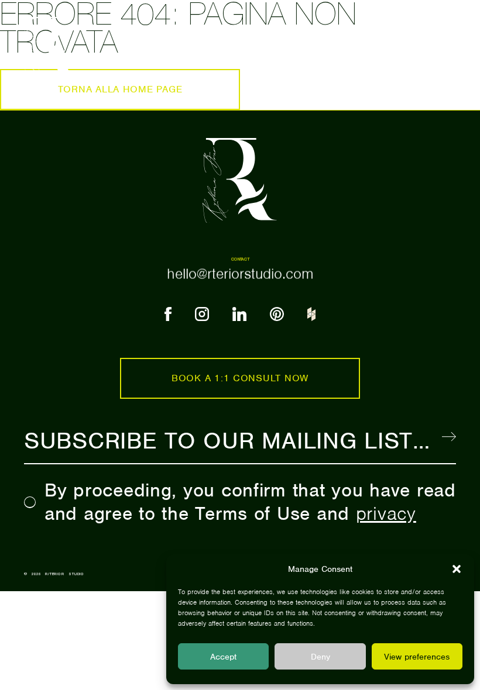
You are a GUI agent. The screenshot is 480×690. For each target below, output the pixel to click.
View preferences (417, 656)
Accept (223, 656)
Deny (320, 656)
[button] (456, 569)
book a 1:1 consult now (240, 378)
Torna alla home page (120, 89)
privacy (386, 513)
